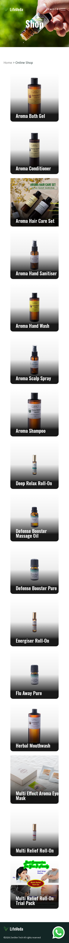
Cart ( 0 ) (54, 9)
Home (8, 63)
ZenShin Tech (16, 937)
